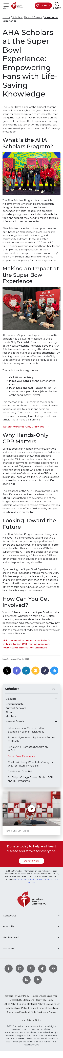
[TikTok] (42, 968)
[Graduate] (56, 699)
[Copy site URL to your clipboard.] (44, 670)
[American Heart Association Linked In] (26, 979)
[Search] (57, 4)
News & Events (33, 17)
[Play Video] (31, 808)
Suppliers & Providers (18, 1012)
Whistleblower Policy (16, 1008)
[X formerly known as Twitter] (30, 968)
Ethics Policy (10, 1004)
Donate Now (31, 860)
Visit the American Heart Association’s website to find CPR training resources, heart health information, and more (27, 644)
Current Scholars (16, 708)
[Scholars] (53, 688)
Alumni (10, 712)
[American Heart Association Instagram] (19, 968)
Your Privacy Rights (31, 1020)
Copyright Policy (44, 1000)
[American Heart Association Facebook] (8, 968)
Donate (45, 5)
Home (6, 17)
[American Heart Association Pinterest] (37, 979)
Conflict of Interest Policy (31, 1004)
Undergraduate (15, 704)
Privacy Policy (22, 996)
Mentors (11, 716)
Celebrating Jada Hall (20, 771)
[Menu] (6, 5)
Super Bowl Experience (21, 756)
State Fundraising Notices (43, 1012)
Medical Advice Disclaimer (44, 996)
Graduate (11, 699)
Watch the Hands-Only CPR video (23, 426)
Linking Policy (53, 1004)
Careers (9, 996)
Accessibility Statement (22, 1000)
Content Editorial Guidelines (44, 1008)
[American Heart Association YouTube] (53, 968)
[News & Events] (56, 721)
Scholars (17, 17)
